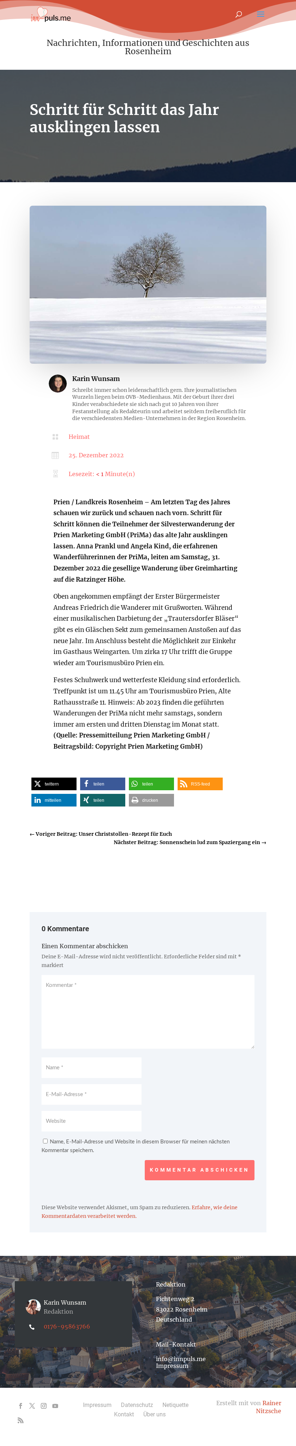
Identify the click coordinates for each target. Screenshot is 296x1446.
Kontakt (124, 1414)
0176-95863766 (67, 1326)
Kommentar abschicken (199, 1170)
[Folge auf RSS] (20, 1420)
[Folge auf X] (32, 1406)
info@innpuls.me (181, 1358)
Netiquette (175, 1405)
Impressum (172, 1365)
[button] (54, 784)
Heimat (79, 436)
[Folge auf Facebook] (20, 1406)
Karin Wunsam (96, 379)
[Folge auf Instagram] (43, 1406)
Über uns (154, 1414)
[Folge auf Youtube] (55, 1406)
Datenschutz (137, 1405)
